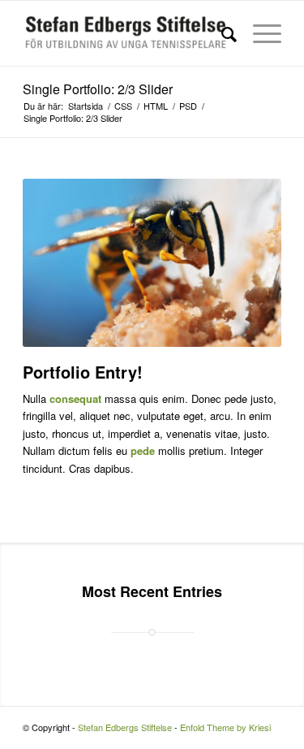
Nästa (245, 262)
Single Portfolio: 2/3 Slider (98, 89)
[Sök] (221, 33)
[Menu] (259, 33)
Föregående (59, 262)
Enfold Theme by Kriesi (225, 727)
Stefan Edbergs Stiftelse (125, 727)
